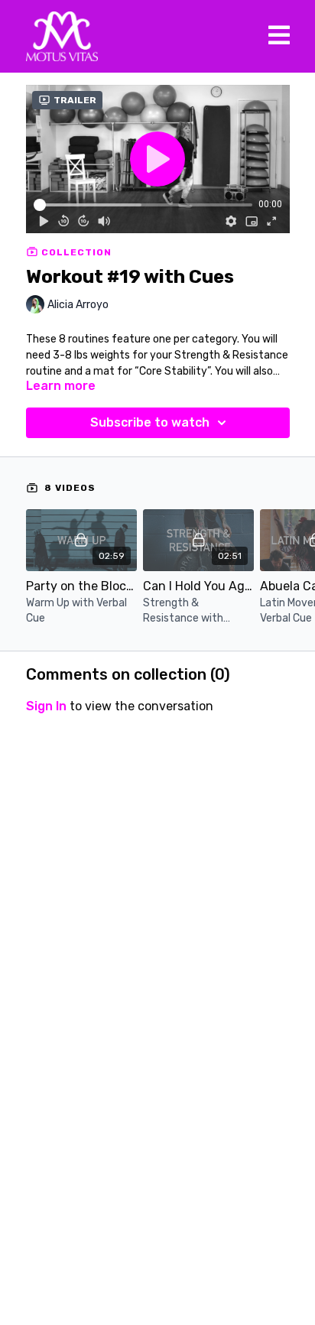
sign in (46, 706)
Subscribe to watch (149, 422)
